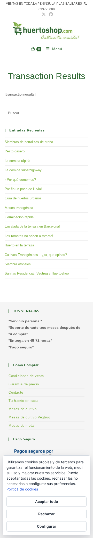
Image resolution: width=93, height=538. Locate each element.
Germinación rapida (19, 217)
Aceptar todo (46, 501)
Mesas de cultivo (23, 409)
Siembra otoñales (18, 264)
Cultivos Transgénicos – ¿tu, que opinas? (36, 255)
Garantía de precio (24, 384)
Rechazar (46, 514)
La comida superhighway (23, 170)
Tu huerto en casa (23, 401)
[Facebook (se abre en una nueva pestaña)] (50, 14)
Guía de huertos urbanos (23, 198)
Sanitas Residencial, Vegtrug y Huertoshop (37, 273)
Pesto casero (15, 151)
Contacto (16, 392)
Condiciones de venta (26, 376)
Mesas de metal (22, 425)
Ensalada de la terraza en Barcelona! (32, 226)
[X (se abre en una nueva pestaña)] (43, 14)
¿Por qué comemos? (20, 180)
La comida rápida (17, 161)
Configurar (46, 526)
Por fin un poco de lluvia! (23, 189)
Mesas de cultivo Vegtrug (29, 417)
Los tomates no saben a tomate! (29, 236)
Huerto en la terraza (19, 245)
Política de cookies (22, 489)
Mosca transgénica (19, 208)
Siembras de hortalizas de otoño (29, 142)
